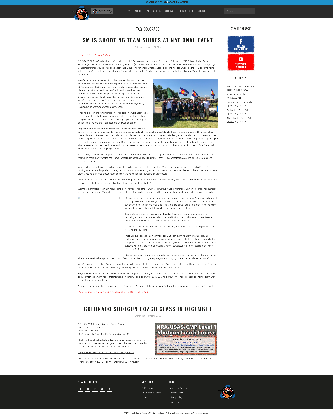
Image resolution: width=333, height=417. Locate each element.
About (138, 11)
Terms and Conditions (179, 388)
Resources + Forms (151, 392)
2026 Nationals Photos (238, 94)
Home (129, 11)
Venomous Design (201, 413)
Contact (202, 11)
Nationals (181, 11)
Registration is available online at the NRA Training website (106, 352)
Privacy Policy (175, 397)
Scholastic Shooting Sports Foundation (148, 413)
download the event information (115, 358)
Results (157, 11)
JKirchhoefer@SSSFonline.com (123, 362)
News (146, 11)
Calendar (168, 11)
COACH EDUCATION (178, 2)
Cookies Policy (176, 392)
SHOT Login (147, 388)
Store (192, 11)
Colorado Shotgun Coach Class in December (148, 309)
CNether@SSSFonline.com (187, 358)
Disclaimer (174, 402)
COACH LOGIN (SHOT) (156, 2)
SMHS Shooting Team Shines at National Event (148, 40)
